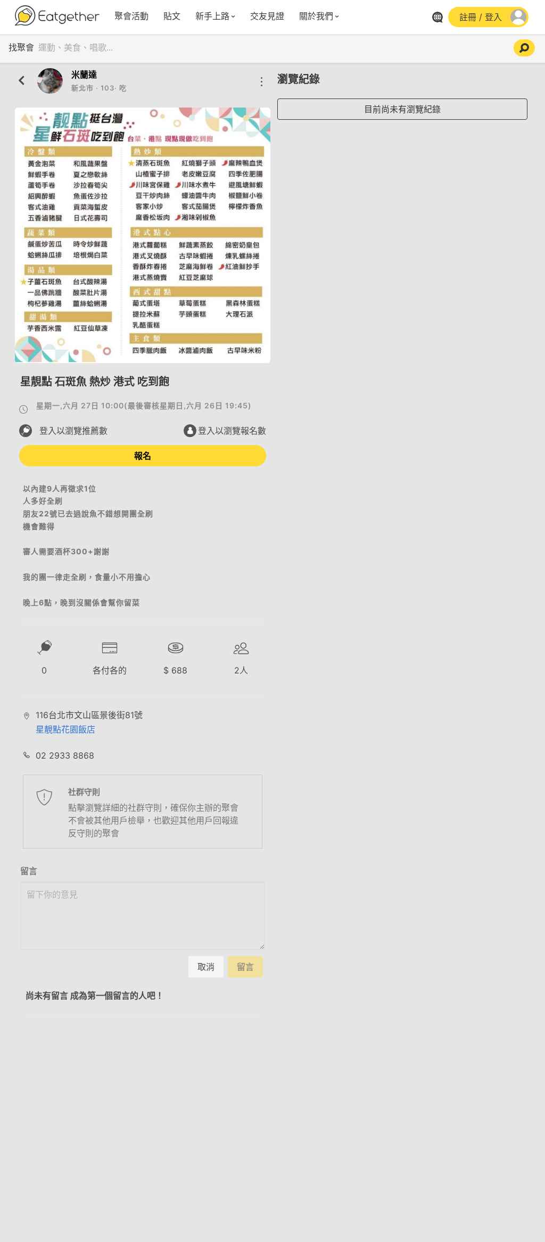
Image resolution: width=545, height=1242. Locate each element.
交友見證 (267, 16)
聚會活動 (131, 16)
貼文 (171, 16)
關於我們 (316, 16)
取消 (205, 966)
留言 (28, 871)
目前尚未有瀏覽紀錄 (402, 109)
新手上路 (212, 16)
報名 (142, 455)
